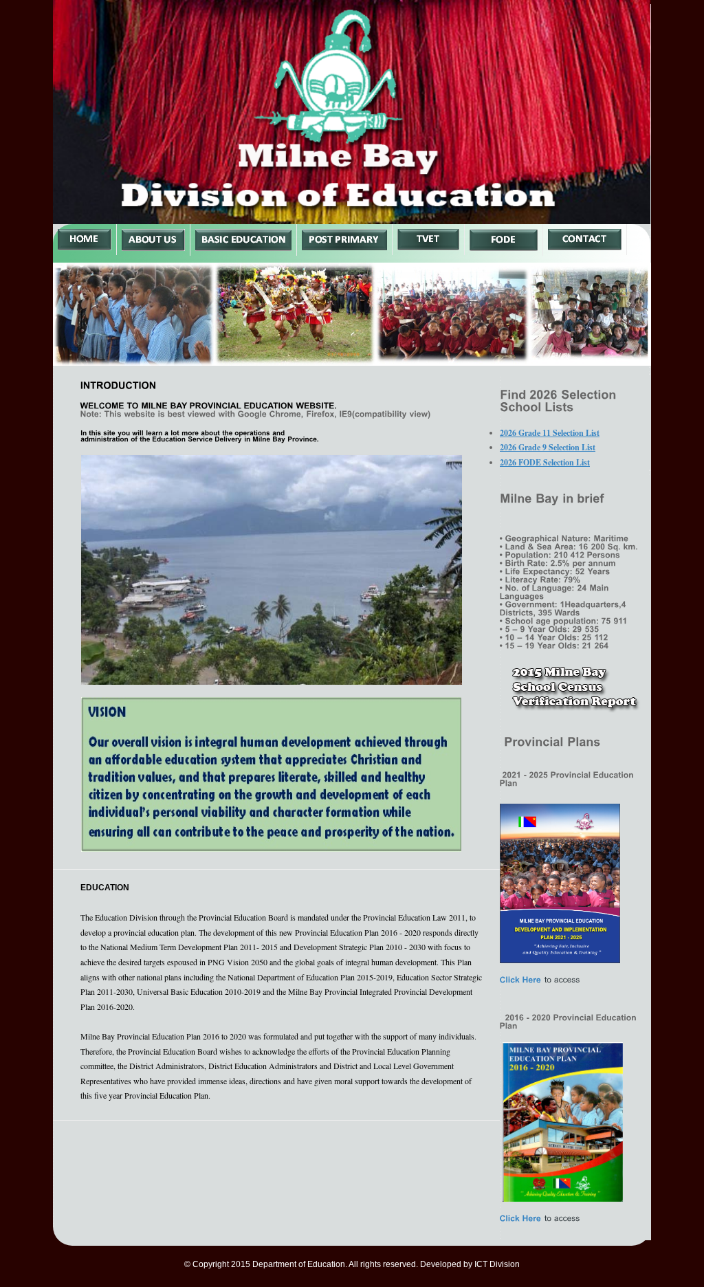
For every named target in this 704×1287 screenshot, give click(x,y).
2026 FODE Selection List (545, 462)
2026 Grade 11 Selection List (550, 433)
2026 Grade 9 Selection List (547, 447)
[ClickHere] (521, 979)
